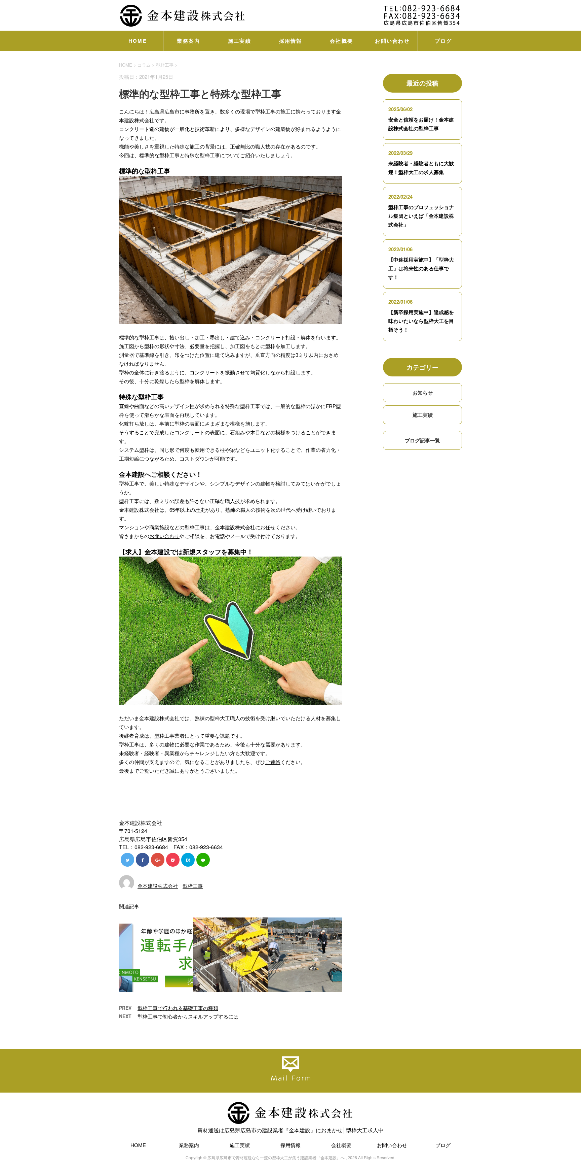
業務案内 (188, 40)
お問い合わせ (392, 40)
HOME (137, 40)
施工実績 (239, 40)
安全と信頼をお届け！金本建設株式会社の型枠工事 (421, 124)
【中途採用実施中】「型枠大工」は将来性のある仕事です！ (421, 268)
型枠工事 (164, 65)
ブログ (443, 40)
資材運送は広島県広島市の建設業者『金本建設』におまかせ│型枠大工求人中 (290, 1130)
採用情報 (290, 40)
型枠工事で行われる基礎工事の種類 (178, 1007)
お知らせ (423, 392)
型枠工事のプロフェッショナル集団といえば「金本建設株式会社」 (421, 215)
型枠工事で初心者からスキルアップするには (188, 1016)
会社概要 (341, 40)
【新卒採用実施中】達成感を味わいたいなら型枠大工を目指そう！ (421, 320)
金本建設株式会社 (158, 885)
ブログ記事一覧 (422, 440)
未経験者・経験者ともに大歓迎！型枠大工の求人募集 (421, 168)
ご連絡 (272, 761)
